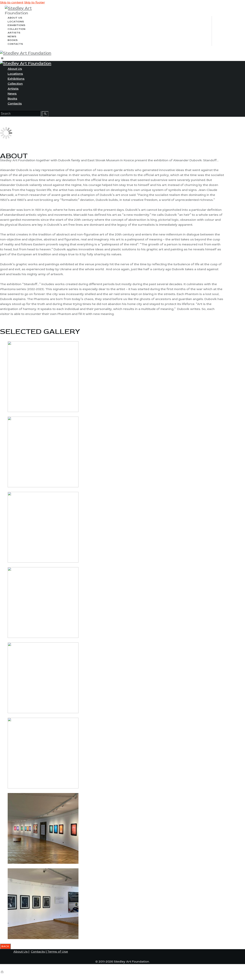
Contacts (38, 952)
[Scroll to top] (2, 971)
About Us (20, 952)
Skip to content (11, 2)
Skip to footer (34, 2)
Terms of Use (57, 952)
